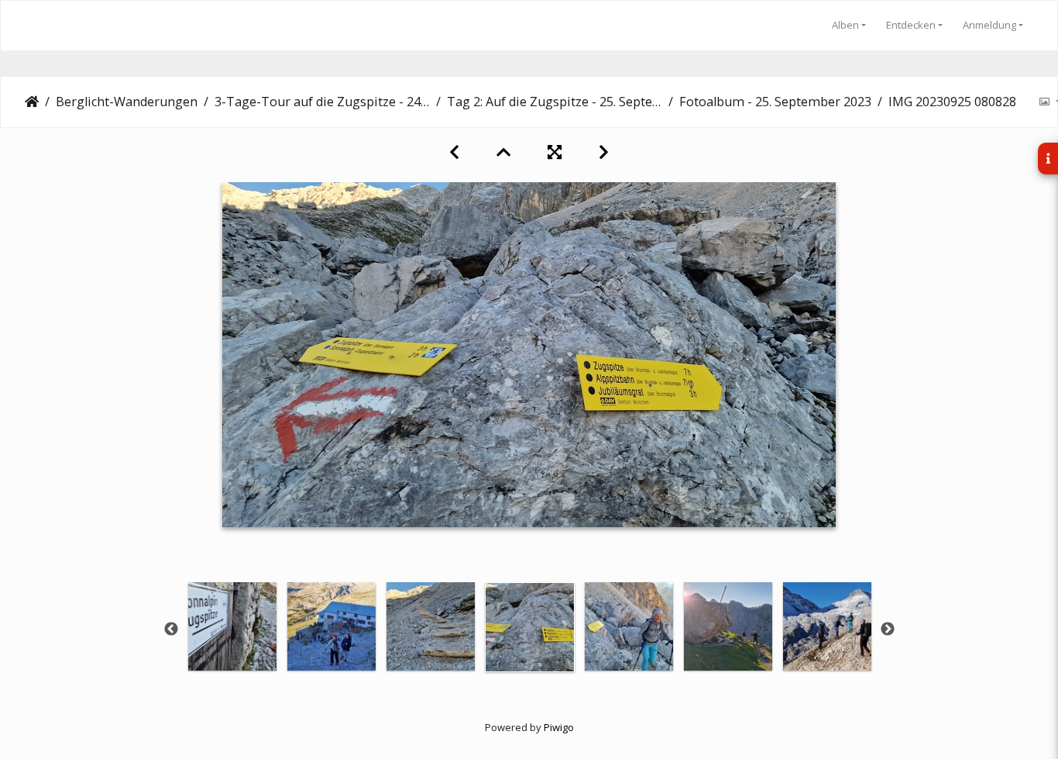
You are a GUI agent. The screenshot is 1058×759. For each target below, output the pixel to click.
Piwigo (559, 727)
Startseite (32, 101)
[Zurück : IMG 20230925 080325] (454, 152)
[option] (232, 626)
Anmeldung (989, 25)
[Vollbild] (554, 152)
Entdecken (911, 25)
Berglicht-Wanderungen (127, 101)
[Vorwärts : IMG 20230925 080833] (603, 152)
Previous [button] (171, 629)
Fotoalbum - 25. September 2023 (775, 101)
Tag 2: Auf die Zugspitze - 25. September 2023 (554, 101)
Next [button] (887, 629)
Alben (845, 25)
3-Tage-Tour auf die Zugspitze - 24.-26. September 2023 (322, 101)
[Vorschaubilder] (503, 152)
